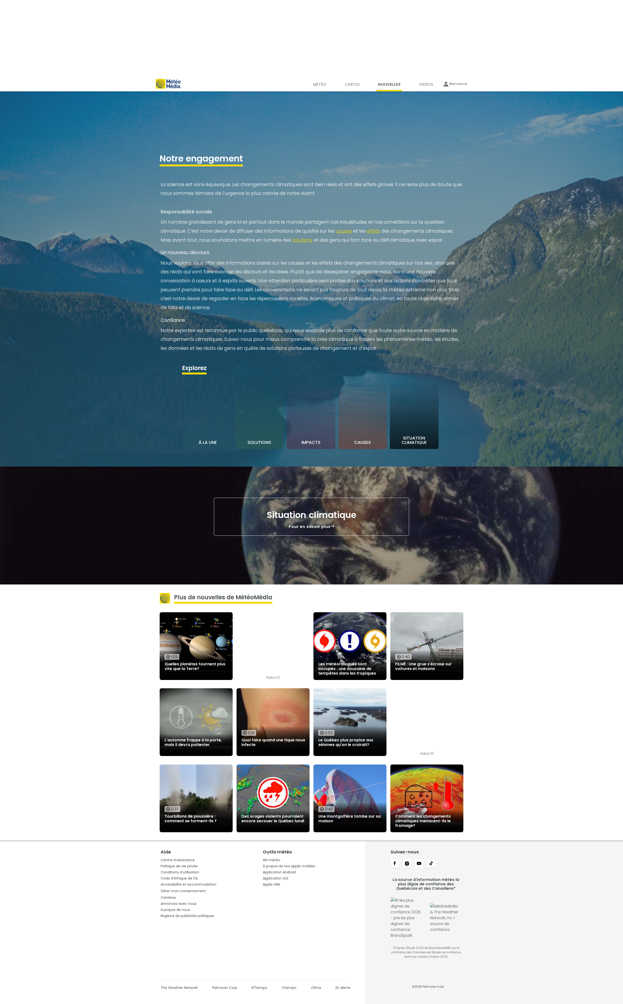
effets (373, 231)
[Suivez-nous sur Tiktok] (431, 864)
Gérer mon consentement (183, 891)
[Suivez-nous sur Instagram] (407, 864)
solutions (302, 240)
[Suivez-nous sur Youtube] (419, 864)
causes (344, 231)
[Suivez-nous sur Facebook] (395, 864)
